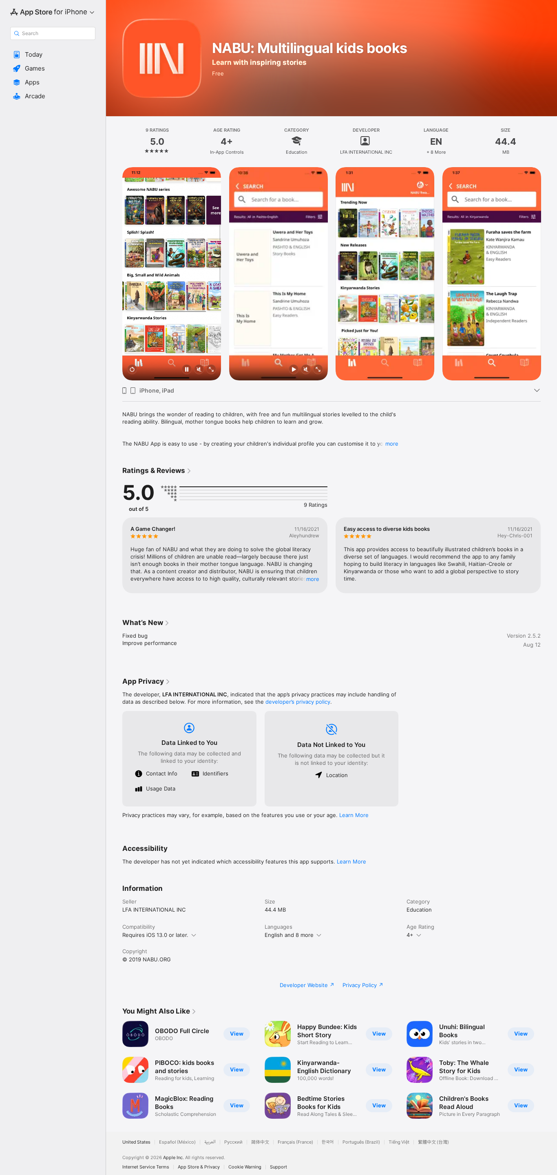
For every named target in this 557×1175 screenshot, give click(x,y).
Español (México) (177, 1142)
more (391, 443)
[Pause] (187, 369)
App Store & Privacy (199, 1167)
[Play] (293, 369)
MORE (312, 579)
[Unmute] (199, 369)
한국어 (328, 1142)
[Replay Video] (132, 369)
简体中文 (260, 1142)
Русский (233, 1142)
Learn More (354, 815)
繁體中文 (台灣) (433, 1142)
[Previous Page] (114, 274)
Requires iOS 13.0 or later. (155, 935)
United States (136, 1142)
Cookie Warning (244, 1167)
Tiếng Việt (399, 1142)
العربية (210, 1142)
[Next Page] (549, 274)
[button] (53, 55)
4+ (410, 935)
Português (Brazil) (361, 1142)
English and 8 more (289, 935)
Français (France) (295, 1142)
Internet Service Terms (145, 1167)
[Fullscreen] (211, 369)
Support (278, 1167)
